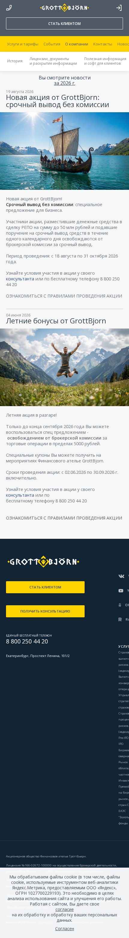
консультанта (20, 279)
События (52, 44)
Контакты (102, 44)
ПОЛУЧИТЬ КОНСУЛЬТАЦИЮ (45, 611)
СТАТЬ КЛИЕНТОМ (64, 23)
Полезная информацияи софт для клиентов (105, 61)
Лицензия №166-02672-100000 (29, 865)
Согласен (64, 928)
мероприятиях (21, 461)
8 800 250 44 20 (9, 6)
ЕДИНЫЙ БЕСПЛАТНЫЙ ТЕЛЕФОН (29, 635)
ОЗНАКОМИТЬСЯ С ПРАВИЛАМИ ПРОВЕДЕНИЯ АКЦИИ (64, 296)
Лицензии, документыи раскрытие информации (53, 61)
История (14, 60)
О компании (76, 44)
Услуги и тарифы (22, 44)
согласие (65, 909)
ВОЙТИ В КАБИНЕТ (119, 8)
